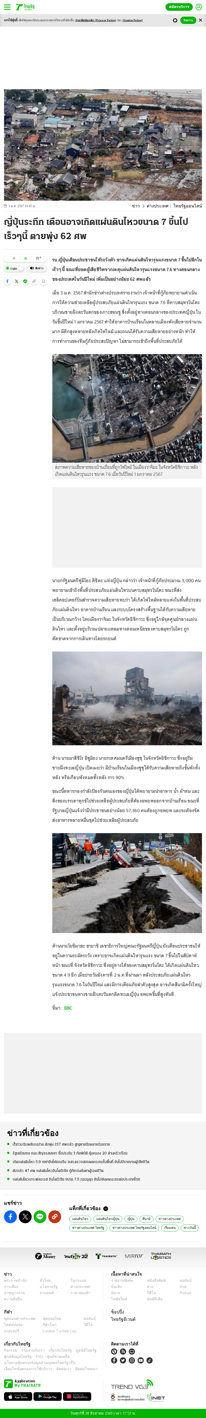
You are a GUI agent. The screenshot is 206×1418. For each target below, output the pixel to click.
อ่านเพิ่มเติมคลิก (95, 20)
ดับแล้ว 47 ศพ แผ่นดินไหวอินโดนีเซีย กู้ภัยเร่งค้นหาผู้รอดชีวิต (58, 1170)
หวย (181, 1287)
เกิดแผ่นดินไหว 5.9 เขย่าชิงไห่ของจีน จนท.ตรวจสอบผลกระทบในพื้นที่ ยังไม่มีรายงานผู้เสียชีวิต (81, 1162)
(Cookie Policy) (133, 20)
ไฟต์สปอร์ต (12, 1325)
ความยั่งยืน (12, 1299)
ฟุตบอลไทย (47, 1319)
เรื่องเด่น (162, 1227)
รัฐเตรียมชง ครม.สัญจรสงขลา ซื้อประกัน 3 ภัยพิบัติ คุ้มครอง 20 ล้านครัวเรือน (70, 1153)
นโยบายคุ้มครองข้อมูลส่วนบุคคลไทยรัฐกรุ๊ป (35, 1363)
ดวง (149, 1287)
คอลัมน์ (183, 1281)
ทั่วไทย (44, 1281)
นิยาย (115, 1293)
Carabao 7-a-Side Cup (58, 1331)
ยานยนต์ (45, 1293)
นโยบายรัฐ (47, 1287)
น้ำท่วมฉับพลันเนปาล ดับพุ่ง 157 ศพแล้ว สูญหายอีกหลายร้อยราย (61, 1144)
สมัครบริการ (180, 7)
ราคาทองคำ (79, 1293)
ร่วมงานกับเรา (31, 1350)
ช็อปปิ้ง (117, 1312)
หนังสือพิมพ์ (154, 1281)
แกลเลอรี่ (11, 1331)
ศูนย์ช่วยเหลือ (53, 1357)
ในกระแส (76, 1281)
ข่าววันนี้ (181, 1227)
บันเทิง (115, 1287)
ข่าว (143, 206)
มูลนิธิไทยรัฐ (80, 1350)
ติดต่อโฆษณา (77, 1369)
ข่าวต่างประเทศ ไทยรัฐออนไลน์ (129, 1227)
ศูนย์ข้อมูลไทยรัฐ (16, 1357)
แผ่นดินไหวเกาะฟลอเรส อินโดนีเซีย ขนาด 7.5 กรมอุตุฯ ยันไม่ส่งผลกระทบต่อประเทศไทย (76, 1179)
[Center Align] (200, 20)
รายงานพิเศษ (121, 1281)
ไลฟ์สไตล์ (118, 1299)
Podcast (184, 1293)
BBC (68, 1008)
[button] (7, 281)
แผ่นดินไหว (79, 1218)
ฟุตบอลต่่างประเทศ (18, 1319)
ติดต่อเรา (57, 1369)
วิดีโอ (150, 1293)
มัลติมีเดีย (153, 1299)
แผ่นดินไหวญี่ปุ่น (104, 1218)
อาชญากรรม (13, 1293)
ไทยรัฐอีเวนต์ (122, 1319)
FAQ (35, 1357)
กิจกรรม (10, 1350)
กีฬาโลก (45, 1325)
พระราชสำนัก (14, 1281)
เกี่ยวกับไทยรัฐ (56, 1350)
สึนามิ (141, 1218)
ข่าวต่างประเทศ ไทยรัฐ (86, 1227)
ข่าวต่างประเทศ (163, 1218)
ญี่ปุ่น (126, 1218)
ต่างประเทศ (162, 206)
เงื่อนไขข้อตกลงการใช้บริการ (25, 1369)
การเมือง (10, 1287)
